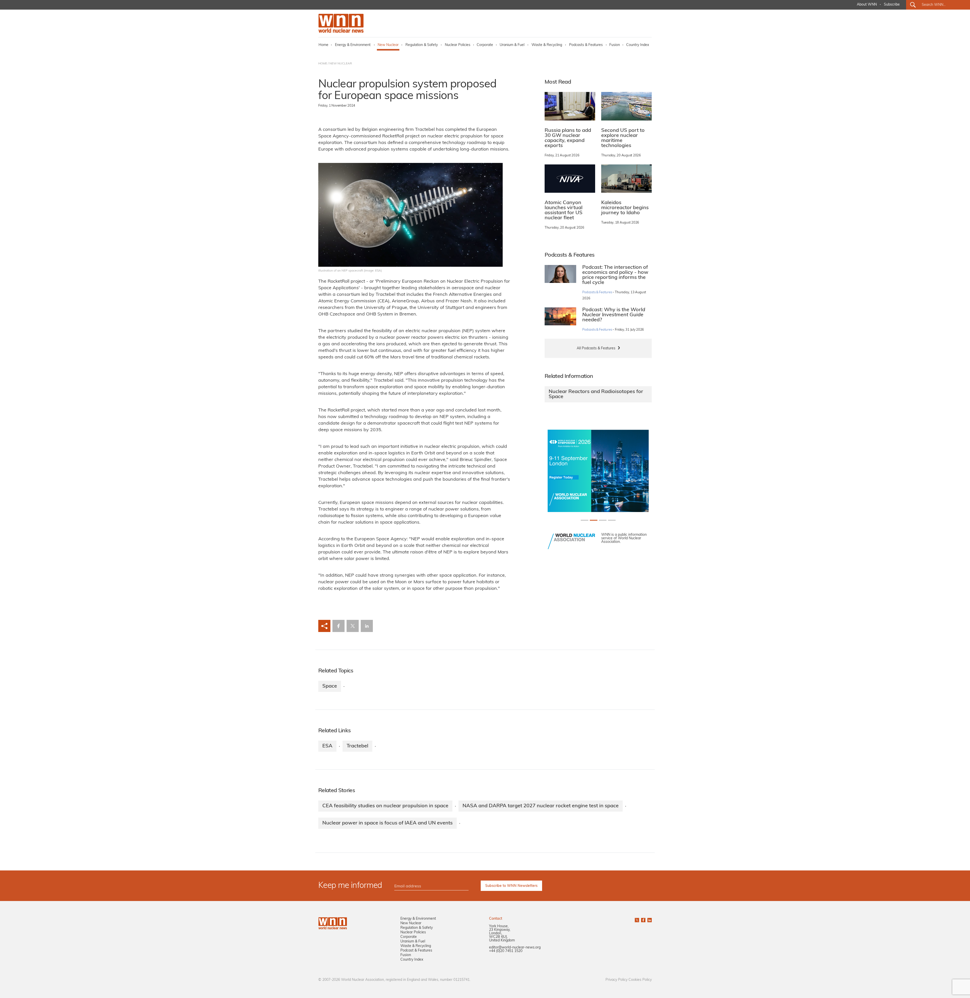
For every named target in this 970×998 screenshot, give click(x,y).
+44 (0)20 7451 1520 (505, 951)
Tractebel (357, 746)
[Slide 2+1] (603, 520)
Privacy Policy (616, 980)
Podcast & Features (416, 951)
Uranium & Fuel (512, 45)
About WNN (867, 5)
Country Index (637, 45)
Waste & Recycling (546, 45)
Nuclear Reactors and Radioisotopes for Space (596, 394)
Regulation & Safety (421, 45)
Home (323, 45)
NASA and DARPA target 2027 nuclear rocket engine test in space (541, 806)
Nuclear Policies (457, 45)
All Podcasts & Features (596, 348)
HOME (322, 63)
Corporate (485, 45)
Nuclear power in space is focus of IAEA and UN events (387, 823)
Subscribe (892, 5)
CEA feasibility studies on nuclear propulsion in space (385, 806)
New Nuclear (388, 45)
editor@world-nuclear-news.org (515, 948)
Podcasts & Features (586, 45)
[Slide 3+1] (612, 520)
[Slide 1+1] (593, 520)
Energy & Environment (353, 45)
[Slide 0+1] (584, 520)
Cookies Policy (640, 980)
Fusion (614, 45)
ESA (327, 746)
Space (329, 686)
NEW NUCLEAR (340, 63)
